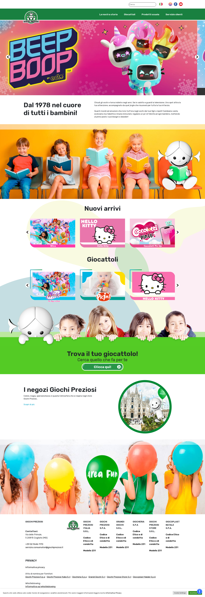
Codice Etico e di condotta (88, 540)
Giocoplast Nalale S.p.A (144, 577)
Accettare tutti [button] (195, 593)
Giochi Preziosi (31, 17)
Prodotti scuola (150, 14)
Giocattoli (129, 14)
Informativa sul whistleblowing (40, 586)
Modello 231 (89, 550)
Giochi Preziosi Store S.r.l (119, 577)
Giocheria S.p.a (79, 577)
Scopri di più (29, 404)
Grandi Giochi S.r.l (97, 577)
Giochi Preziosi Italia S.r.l (58, 577)
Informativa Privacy (113, 593)
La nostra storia (108, 14)
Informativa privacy (35, 567)
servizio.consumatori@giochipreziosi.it (44, 547)
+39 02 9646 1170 (34, 544)
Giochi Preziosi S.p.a (35, 577)
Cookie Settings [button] (180, 593)
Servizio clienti (174, 14)
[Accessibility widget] (199, 591)
